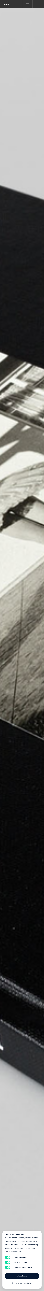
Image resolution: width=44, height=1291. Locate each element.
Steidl (6, 4)
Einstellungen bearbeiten (22, 1283)
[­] (36, 4)
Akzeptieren (22, 1276)
